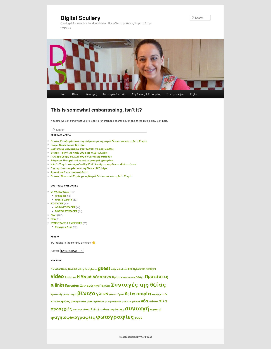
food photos (91, 269)
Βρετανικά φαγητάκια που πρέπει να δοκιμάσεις (82, 148)
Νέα (63, 94)
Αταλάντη (70, 277)
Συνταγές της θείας (138, 284)
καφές (155, 294)
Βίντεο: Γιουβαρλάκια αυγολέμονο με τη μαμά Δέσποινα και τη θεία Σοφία (99, 141)
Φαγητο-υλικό (63, 227)
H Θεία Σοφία (63, 199)
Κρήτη (116, 277)
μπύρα (136, 301)
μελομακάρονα (113, 301)
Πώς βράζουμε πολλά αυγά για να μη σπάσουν (81, 156)
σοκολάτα (91, 309)
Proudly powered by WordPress (135, 336)
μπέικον (126, 301)
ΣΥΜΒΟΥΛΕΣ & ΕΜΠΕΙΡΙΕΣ (66, 223)
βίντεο (86, 293)
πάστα (153, 301)
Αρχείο (55, 250)
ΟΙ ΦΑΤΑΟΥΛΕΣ (60, 192)
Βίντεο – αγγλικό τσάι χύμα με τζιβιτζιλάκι (79, 152)
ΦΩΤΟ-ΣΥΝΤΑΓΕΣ (65, 207)
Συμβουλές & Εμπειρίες (146, 94)
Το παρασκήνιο (175, 94)
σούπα (104, 309)
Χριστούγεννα (60, 294)
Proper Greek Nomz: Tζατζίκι (68, 145)
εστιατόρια (116, 294)
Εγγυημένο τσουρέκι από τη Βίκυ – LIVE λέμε (79, 168)
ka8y (113, 269)
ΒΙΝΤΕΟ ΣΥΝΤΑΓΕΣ (66, 211)
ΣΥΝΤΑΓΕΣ (57, 203)
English (194, 94)
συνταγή (137, 308)
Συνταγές (91, 94)
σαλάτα (77, 309)
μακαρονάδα (78, 301)
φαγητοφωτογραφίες (73, 317)
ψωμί (138, 317)
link (130, 269)
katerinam (122, 269)
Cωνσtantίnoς (59, 269)
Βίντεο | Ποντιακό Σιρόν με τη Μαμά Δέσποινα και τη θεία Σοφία (91, 176)
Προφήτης (72, 285)
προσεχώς (61, 309)
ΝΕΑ (53, 219)
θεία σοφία (138, 293)
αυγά (73, 294)
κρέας (65, 301)
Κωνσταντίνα (128, 277)
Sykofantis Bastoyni (144, 269)
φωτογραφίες (115, 316)
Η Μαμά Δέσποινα (94, 276)
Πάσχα (140, 277)
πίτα (163, 301)
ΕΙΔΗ (53, 215)
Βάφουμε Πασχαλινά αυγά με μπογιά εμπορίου (82, 160)
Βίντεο (76, 94)
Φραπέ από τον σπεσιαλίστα (69, 172)
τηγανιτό (155, 309)
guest (104, 268)
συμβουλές (117, 309)
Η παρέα (60, 195)
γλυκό (102, 293)
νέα (144, 300)
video (57, 276)
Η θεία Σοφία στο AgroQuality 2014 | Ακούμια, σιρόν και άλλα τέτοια (93, 164)
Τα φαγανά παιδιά (114, 94)
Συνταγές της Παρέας (95, 285)
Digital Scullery (80, 18)
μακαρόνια (95, 301)
